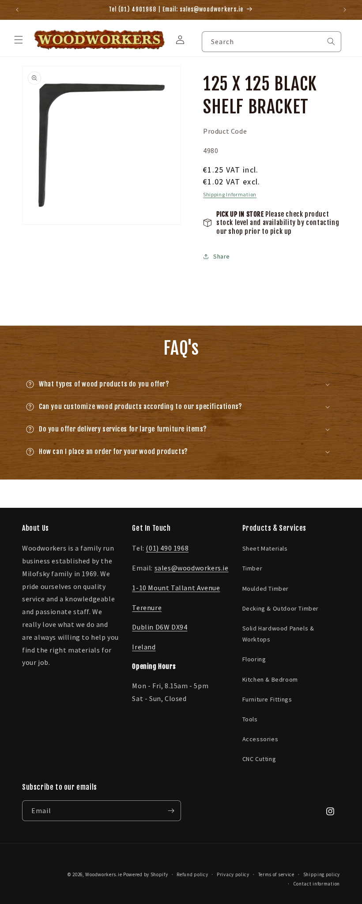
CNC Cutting (259, 759)
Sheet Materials (265, 548)
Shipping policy (321, 874)
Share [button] (221, 256)
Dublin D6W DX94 (159, 627)
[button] (18, 39)
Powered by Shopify (145, 874)
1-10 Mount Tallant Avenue (176, 587)
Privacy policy (233, 874)
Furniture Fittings (267, 699)
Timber (252, 568)
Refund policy (192, 874)
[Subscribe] (171, 810)
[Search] (331, 41)
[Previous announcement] (17, 9)
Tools (250, 719)
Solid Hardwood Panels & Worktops (278, 633)
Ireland (143, 646)
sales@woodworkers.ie (192, 567)
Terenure (147, 607)
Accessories (260, 739)
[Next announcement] (344, 9)
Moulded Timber (265, 589)
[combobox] (271, 42)
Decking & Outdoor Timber (280, 608)
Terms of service (276, 874)
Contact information (316, 884)
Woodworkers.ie (103, 874)
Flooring (254, 659)
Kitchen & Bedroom (270, 679)
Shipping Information (229, 194)
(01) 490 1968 (167, 548)
